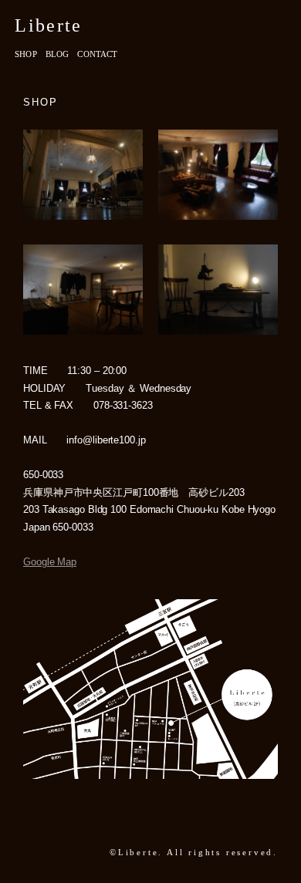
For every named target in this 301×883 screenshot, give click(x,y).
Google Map (49, 562)
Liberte (48, 25)
